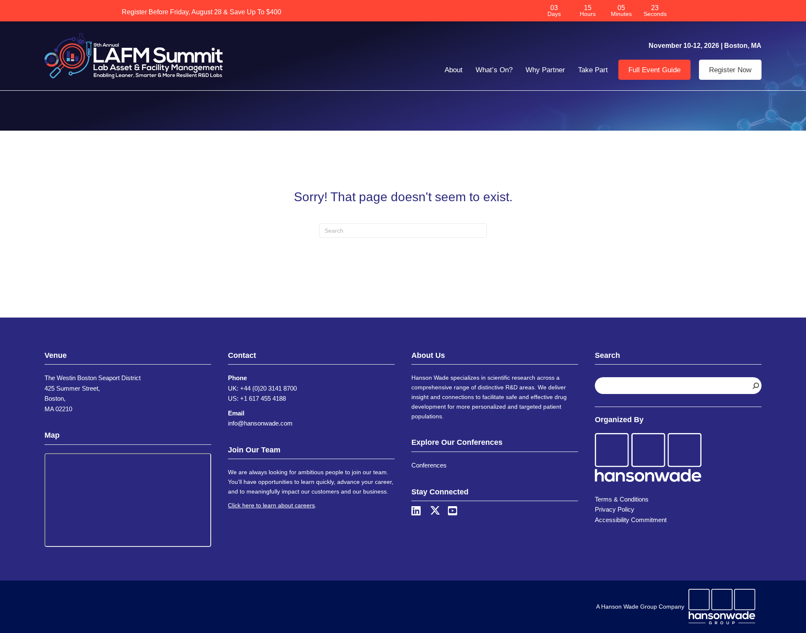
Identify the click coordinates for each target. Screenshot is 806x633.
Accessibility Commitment (631, 519)
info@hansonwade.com (260, 423)
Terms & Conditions (622, 499)
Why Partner (545, 70)
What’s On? (494, 70)
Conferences (429, 465)
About (454, 70)
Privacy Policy (614, 509)
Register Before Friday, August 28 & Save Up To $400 (201, 12)
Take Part (593, 70)
